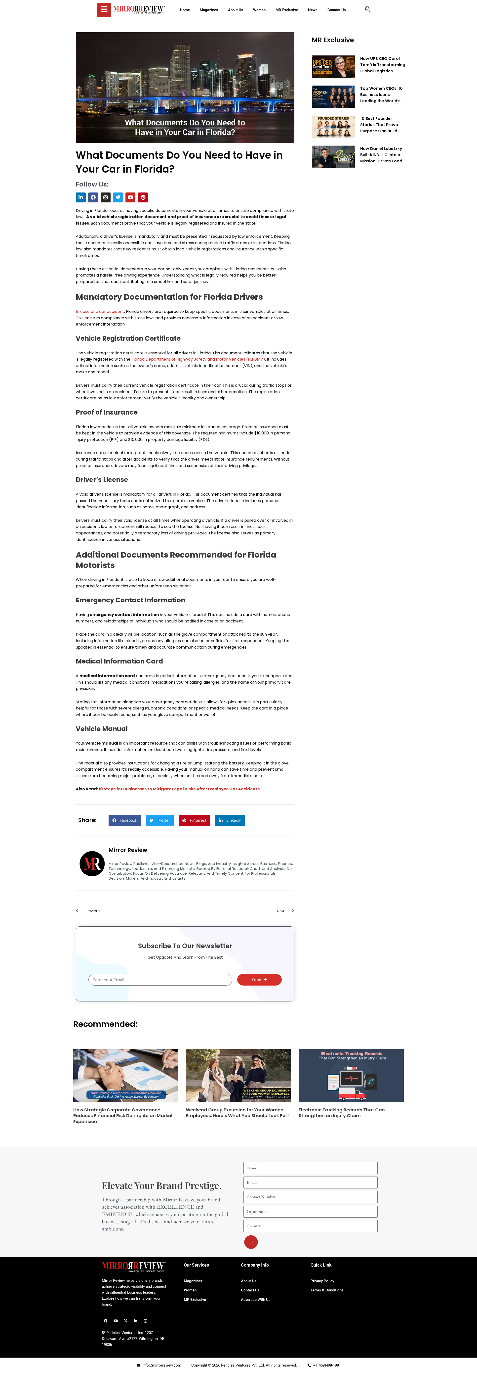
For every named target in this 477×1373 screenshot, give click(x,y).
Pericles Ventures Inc (124, 1332)
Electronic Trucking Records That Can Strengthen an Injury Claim (342, 1113)
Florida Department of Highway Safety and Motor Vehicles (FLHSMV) (198, 359)
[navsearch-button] (368, 10)
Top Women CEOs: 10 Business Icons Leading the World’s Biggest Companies (381, 95)
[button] (125, 820)
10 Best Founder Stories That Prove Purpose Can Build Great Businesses (379, 125)
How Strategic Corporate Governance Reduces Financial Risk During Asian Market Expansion (123, 1116)
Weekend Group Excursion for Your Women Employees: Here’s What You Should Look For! (237, 1113)
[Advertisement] (349, 247)
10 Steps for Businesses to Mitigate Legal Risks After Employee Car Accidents (179, 789)
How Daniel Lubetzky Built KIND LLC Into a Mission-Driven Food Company (381, 155)
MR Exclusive (333, 40)
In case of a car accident (100, 311)
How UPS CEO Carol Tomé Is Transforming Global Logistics (382, 65)
